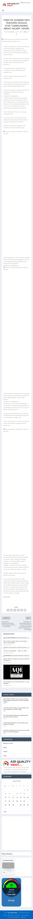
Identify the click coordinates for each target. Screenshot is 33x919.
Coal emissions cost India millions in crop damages (16, 682)
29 (24, 805)
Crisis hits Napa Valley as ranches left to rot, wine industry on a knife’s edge (16, 708)
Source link (6, 597)
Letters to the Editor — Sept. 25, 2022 (15, 651)
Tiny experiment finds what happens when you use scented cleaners (15, 716)
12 (13, 797)
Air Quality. (12, 860)
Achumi (12, 32)
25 (9, 805)
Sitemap (23, 917)
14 (20, 797)
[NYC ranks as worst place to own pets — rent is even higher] (16, 638)
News (25, 32)
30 (27, 805)
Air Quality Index (12, 912)
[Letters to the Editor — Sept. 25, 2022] (16, 647)
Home (5, 915)
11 (9, 797)
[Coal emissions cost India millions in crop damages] (16, 672)
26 (13, 805)
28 (20, 805)
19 (13, 801)
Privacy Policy (25, 915)
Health (5, 751)
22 (24, 801)
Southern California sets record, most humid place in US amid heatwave (16, 731)
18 (9, 801)
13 (17, 797)
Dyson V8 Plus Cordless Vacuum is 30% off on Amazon (16, 659)
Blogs (5, 747)
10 (5, 797)
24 (5, 805)
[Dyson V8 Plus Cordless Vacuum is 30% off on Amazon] (16, 655)
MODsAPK (10, 915)
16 (27, 797)
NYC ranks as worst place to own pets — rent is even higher (15, 641)
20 (17, 801)
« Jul (4, 811)
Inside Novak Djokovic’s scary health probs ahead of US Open (15, 723)
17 (5, 801)
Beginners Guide (8, 743)
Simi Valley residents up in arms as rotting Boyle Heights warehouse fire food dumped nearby (16, 700)
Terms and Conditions (13, 917)
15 (24, 797)
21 (20, 801)
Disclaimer (17, 915)
